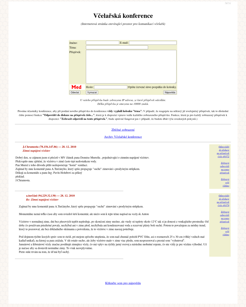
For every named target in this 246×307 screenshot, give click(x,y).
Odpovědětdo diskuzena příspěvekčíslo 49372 (223, 151)
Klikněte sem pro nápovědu (123, 283)
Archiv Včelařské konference (123, 136)
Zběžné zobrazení (123, 129)
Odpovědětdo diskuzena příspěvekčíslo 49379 (223, 200)
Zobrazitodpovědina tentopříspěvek (224, 167)
